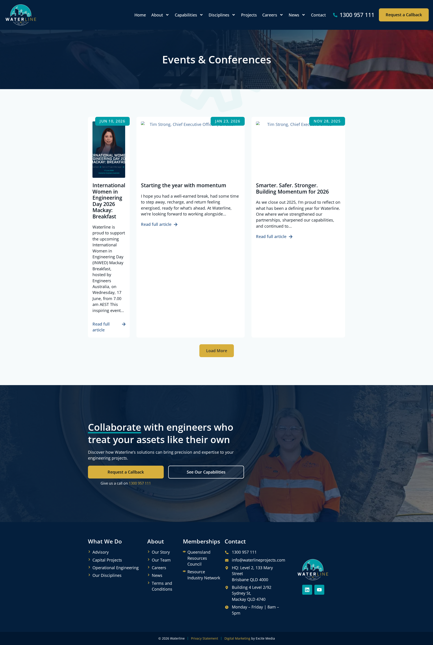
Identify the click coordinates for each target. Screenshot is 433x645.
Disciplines (219, 15)
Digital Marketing (237, 638)
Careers (269, 15)
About (157, 15)
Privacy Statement (204, 638)
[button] (216, 350)
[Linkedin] (307, 590)
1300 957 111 (140, 483)
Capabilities (186, 15)
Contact (318, 15)
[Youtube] (319, 590)
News (294, 15)
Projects (249, 15)
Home (140, 15)
